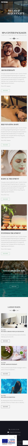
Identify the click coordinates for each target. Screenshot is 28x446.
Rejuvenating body (10, 124)
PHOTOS (19, 444)
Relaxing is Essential (8, 397)
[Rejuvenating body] (14, 108)
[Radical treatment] (14, 163)
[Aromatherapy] (14, 54)
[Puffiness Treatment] (14, 217)
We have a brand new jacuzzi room (12, 331)
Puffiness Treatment (11, 233)
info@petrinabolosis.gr (15, 432)
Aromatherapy (8, 70)
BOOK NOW (14, 286)
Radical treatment (10, 179)
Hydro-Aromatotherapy (9, 364)
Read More (5, 90)
